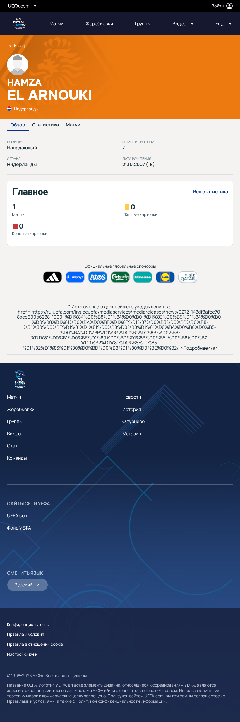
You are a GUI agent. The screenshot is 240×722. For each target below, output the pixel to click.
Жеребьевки (21, 409)
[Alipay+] (75, 277)
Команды (17, 458)
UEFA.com (18, 515)
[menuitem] (60, 23)
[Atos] (97, 277)
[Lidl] (165, 277)
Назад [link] (19, 45)
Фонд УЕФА (19, 528)
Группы (15, 421)
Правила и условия (25, 634)
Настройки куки (22, 654)
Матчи (73, 125)
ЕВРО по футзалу (19, 23)
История (131, 409)
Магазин (131, 433)
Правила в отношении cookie (35, 644)
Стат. (13, 445)
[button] (183, 23)
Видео (14, 433)
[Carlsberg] (120, 277)
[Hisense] (142, 277)
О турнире (133, 421)
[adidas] (52, 277)
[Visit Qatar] (187, 277)
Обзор (18, 125)
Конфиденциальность (28, 624)
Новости (131, 397)
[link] (56, 23)
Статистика (45, 125)
